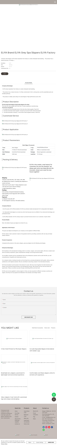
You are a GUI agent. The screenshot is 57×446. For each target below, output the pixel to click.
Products (53, 327)
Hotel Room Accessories (37, 327)
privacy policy (4, 443)
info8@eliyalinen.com (50, 417)
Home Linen (47, 327)
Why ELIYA (35, 411)
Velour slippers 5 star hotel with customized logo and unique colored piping (14, 398)
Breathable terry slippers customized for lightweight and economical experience (13, 374)
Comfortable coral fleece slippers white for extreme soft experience (42, 374)
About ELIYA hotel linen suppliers (17, 420)
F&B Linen (26, 418)
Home (16, 411)
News (34, 418)
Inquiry (5, 73)
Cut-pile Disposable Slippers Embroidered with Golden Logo (42, 349)
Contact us (17, 424)
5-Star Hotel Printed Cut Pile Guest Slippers (13, 349)
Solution (16, 416)
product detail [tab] (28, 82)
